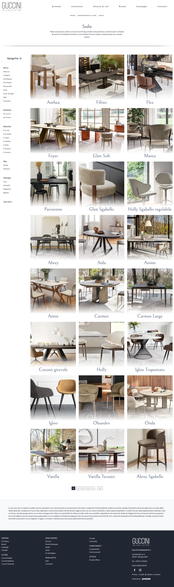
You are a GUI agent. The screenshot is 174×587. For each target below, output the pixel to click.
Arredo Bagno (50, 553)
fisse (5, 182)
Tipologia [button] (7, 178)
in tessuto (7, 152)
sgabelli (6, 193)
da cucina (7, 114)
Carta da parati (94, 552)
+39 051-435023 (141, 561)
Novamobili (7, 86)
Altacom (6, 72)
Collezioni (77, 6)
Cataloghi (141, 6)
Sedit (5, 97)
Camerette (93, 541)
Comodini (49, 564)
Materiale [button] (7, 126)
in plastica (7, 149)
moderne (6, 169)
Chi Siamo (5, 541)
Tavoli (47, 550)
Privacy (135, 574)
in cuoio (6, 130)
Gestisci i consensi (153, 574)
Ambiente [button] (7, 110)
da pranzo (7, 117)
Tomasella (7, 101)
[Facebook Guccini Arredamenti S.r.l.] (135, 570)
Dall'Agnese (7, 79)
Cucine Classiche (7, 564)
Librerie (48, 541)
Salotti (47, 547)
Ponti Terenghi (8, 94)
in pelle (6, 145)
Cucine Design (6, 558)
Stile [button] (5, 161)
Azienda (56, 6)
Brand (122, 6)
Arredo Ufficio (94, 560)
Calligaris (6, 75)
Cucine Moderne (7, 561)
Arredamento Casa (87, 15)
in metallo (7, 141)
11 (100, 488)
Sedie (101, 15)
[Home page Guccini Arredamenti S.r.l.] (24, 6)
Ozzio (5, 90)
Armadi (92, 538)
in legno (6, 138)
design (5, 165)
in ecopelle (7, 134)
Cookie (141, 574)
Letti (47, 561)
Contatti (162, 6)
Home (72, 15)
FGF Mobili (7, 83)
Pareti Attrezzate (51, 544)
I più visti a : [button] (8, 202)
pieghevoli (7, 189)
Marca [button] (5, 68)
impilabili (6, 185)
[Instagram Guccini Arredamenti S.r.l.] (140, 570)
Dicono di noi (101, 6)
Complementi (94, 549)
